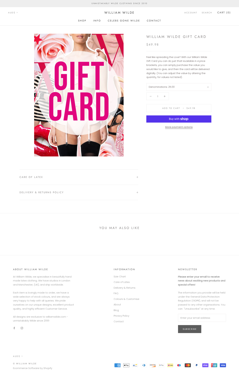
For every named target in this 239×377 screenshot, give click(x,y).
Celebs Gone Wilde (124, 20)
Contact (154, 20)
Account (190, 12)
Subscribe (190, 329)
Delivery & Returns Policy (42, 192)
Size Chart (120, 276)
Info (97, 20)
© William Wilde (25, 363)
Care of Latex (31, 177)
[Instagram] (22, 328)
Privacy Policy (121, 315)
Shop (82, 20)
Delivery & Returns (124, 287)
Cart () (224, 12)
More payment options (179, 127)
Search (207, 12)
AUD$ (11, 12)
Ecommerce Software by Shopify (32, 368)
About (117, 304)
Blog (116, 310)
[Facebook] (14, 328)
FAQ (116, 293)
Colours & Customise (126, 299)
